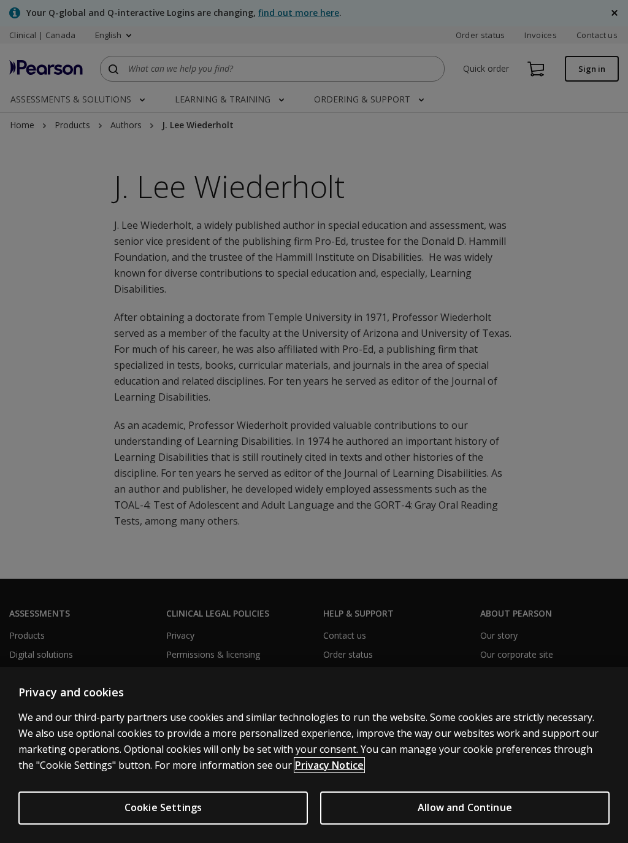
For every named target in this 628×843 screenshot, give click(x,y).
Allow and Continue (465, 807)
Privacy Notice (329, 765)
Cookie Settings (163, 807)
